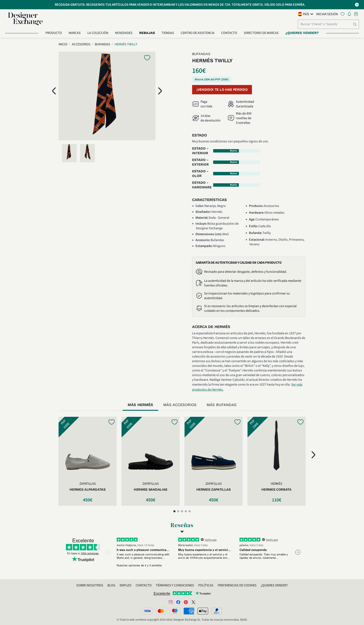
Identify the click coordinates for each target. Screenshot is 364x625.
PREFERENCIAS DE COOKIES (237, 585)
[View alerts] (350, 14)
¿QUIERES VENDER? (274, 585)
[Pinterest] (186, 602)
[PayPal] (217, 611)
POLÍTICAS (205, 585)
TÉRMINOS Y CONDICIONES (175, 585)
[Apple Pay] (203, 611)
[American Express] (189, 611)
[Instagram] (171, 602)
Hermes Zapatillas (213, 489)
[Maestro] (175, 611)
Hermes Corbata (276, 489)
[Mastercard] (161, 611)
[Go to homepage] (25, 19)
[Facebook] (178, 602)
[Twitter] (193, 602)
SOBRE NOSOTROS (89, 585)
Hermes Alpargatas (88, 489)
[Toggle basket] (356, 14)
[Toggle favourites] (343, 14)
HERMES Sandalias (150, 489)
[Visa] (147, 611)
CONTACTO (144, 585)
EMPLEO (125, 585)
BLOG (111, 585)
